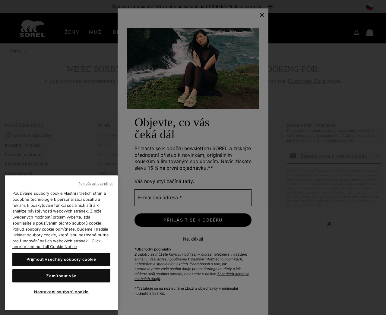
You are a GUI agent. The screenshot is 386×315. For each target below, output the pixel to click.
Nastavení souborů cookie (61, 291)
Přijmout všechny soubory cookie (61, 259)
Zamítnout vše (61, 275)
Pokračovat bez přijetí (95, 183)
